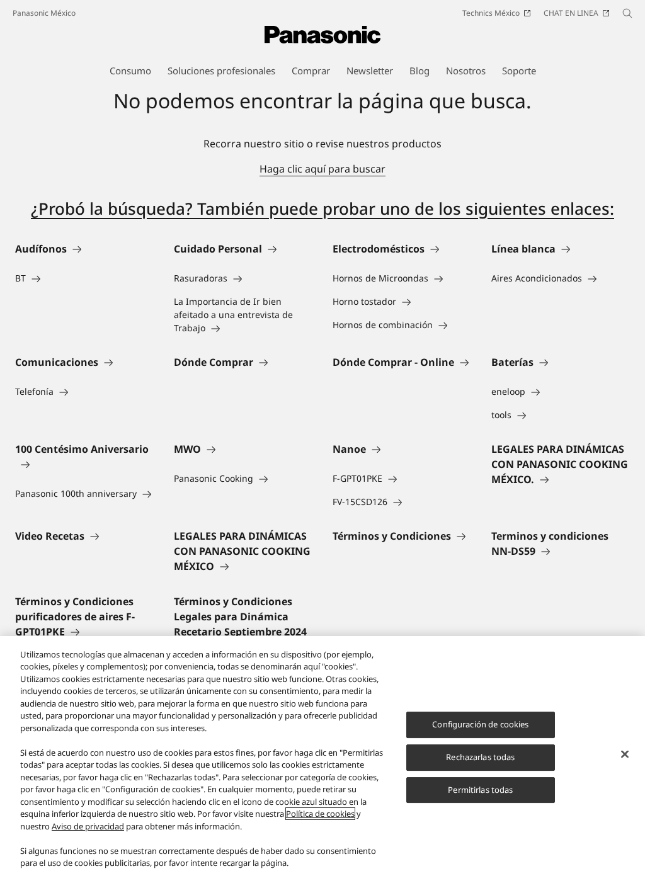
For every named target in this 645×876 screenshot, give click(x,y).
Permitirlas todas (480, 789)
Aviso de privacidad (88, 826)
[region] (322, 756)
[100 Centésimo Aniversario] (84, 464)
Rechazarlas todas (480, 757)
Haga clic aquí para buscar (322, 169)
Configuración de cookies (480, 724)
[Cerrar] (625, 754)
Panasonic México (44, 13)
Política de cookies (320, 813)
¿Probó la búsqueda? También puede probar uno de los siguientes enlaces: (322, 208)
